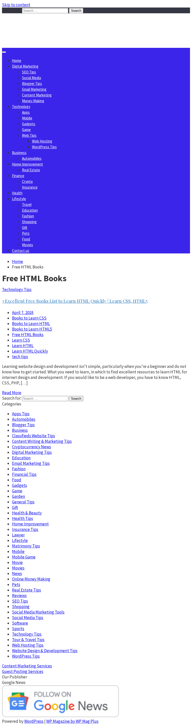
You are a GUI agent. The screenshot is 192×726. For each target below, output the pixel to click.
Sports (18, 628)
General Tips (23, 502)
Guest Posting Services (22, 671)
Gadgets (28, 123)
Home (16, 60)
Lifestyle (19, 198)
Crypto (27, 181)
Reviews (19, 595)
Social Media (31, 77)
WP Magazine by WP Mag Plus (72, 721)
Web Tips (29, 135)
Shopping (29, 221)
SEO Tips (29, 72)
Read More (11, 392)
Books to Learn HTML (31, 323)
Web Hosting (42, 141)
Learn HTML (23, 345)
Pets (26, 233)
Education (30, 210)
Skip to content (16, 5)
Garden (18, 496)
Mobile (27, 118)
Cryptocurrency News (31, 447)
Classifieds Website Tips (33, 436)
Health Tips (22, 518)
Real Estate (31, 170)
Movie (17, 562)
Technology (21, 106)
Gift (24, 227)
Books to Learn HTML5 (32, 329)
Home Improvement (27, 164)
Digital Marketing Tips (32, 452)
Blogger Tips (32, 83)
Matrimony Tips (26, 546)
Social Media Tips (27, 617)
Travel (27, 204)
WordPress (34, 721)
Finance (18, 175)
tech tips (20, 356)
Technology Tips (17, 289)
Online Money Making (31, 579)
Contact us (20, 250)
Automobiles (32, 158)
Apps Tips (21, 413)
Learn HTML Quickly (30, 351)
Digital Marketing (25, 66)
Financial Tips (24, 474)
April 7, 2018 (22, 312)
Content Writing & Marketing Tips (42, 441)
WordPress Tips (44, 146)
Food (26, 239)
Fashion (28, 216)
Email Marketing (34, 89)
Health (17, 193)
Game (26, 129)
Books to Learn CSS (29, 318)
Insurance (30, 187)
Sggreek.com (39, 23)
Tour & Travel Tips (28, 639)
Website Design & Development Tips (45, 650)
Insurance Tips (25, 529)
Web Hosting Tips (28, 645)
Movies (27, 244)
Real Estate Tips (26, 590)
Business (19, 152)
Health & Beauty (27, 513)
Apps (26, 112)
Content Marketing (37, 95)
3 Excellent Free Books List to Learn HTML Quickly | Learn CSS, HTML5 (75, 301)
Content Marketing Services (27, 666)
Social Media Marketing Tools (38, 612)
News (17, 573)
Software (20, 623)
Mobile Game (24, 557)
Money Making (33, 100)
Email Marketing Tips (31, 463)
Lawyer (18, 535)
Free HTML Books (28, 334)
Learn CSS (21, 340)
